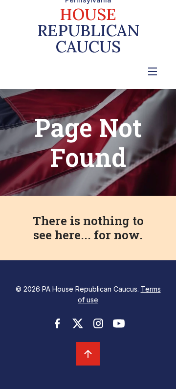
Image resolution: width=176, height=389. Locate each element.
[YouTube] (119, 326)
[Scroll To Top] (88, 354)
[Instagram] (98, 326)
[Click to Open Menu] (152, 71)
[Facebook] (57, 326)
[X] (78, 326)
